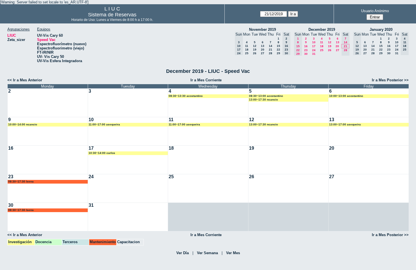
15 (278, 45)
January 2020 (381, 29)
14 (270, 45)
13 (262, 45)
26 (254, 53)
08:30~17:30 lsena (21, 181)
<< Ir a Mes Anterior (24, 80)
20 (262, 49)
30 (306, 53)
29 (278, 53)
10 (314, 42)
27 (262, 53)
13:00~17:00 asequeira (345, 124)
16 (306, 46)
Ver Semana (207, 253)
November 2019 (262, 29)
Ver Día (182, 253)
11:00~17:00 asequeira (104, 124)
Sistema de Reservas (112, 15)
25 (246, 53)
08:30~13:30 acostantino (186, 95)
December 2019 (321, 29)
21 (270, 49)
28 (270, 53)
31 (314, 53)
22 (278, 49)
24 (314, 50)
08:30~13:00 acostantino (266, 95)
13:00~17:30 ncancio (263, 99)
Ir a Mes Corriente (206, 80)
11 (246, 45)
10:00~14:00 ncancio (22, 124)
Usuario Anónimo (375, 11)
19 (254, 49)
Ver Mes (233, 253)
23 (306, 50)
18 (246, 49)
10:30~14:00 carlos (102, 152)
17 (314, 46)
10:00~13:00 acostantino (346, 95)
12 (254, 45)
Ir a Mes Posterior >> (390, 80)
